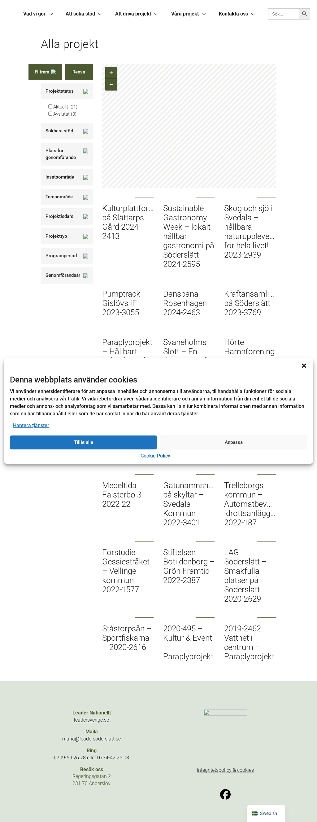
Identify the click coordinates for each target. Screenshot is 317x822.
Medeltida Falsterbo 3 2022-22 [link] (121, 495)
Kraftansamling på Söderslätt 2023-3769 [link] (251, 303)
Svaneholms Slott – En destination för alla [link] (188, 356)
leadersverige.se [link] (91, 720)
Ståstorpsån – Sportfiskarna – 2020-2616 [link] (127, 638)
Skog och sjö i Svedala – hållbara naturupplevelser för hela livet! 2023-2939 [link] (253, 231)
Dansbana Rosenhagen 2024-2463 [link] (185, 303)
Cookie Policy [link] (155, 456)
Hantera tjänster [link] (31, 425)
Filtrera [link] (42, 72)
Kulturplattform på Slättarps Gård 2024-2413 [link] (129, 222)
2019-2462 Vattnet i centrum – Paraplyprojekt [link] (249, 642)
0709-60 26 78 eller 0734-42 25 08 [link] (91, 758)
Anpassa (234, 442)
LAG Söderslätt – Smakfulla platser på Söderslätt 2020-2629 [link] (245, 575)
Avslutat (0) (64, 114)
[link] (34, 14)
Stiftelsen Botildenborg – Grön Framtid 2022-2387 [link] (189, 566)
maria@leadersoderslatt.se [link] (91, 739)
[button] (304, 366)
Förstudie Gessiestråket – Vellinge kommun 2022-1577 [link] (126, 571)
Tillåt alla (83, 442)
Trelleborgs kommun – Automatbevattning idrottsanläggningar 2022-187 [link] (258, 504)
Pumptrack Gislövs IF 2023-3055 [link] (121, 303)
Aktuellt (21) (65, 107)
